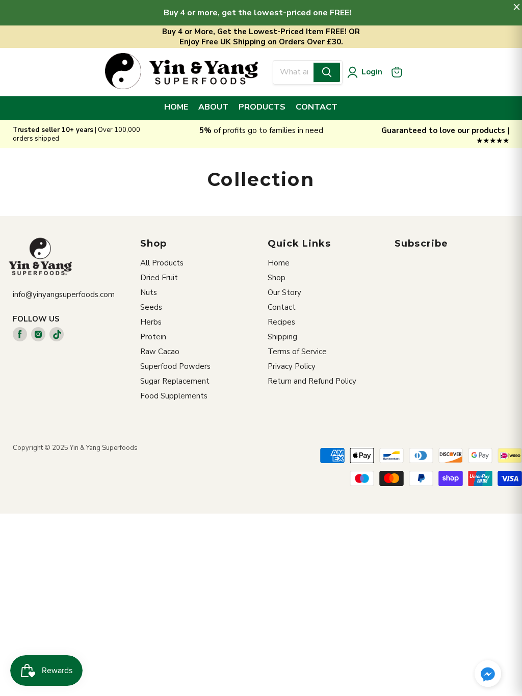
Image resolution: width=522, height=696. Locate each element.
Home (279, 263)
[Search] (327, 72)
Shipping (282, 337)
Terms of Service (297, 351)
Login (371, 72)
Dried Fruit (159, 278)
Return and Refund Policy (312, 381)
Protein (153, 337)
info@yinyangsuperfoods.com (64, 294)
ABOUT (213, 107)
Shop (276, 278)
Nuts (148, 292)
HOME (176, 107)
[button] (488, 674)
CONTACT (316, 107)
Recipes (281, 322)
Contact (282, 307)
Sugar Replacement (175, 381)
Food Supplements (173, 396)
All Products (162, 263)
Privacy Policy (292, 366)
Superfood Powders (175, 366)
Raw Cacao (159, 351)
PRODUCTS (262, 107)
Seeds (151, 307)
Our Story (284, 292)
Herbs (151, 322)
